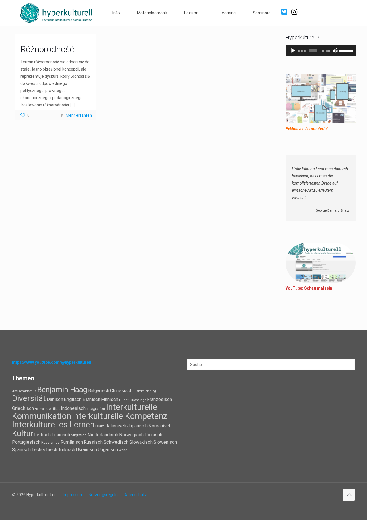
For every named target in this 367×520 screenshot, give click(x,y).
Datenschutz (135, 494)
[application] (321, 50)
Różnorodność (47, 49)
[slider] (346, 50)
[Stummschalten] (335, 51)
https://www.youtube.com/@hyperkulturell (51, 362)
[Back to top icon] (349, 495)
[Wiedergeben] (293, 51)
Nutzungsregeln (103, 494)
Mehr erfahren (79, 115)
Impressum (73, 494)
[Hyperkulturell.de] (56, 12)
